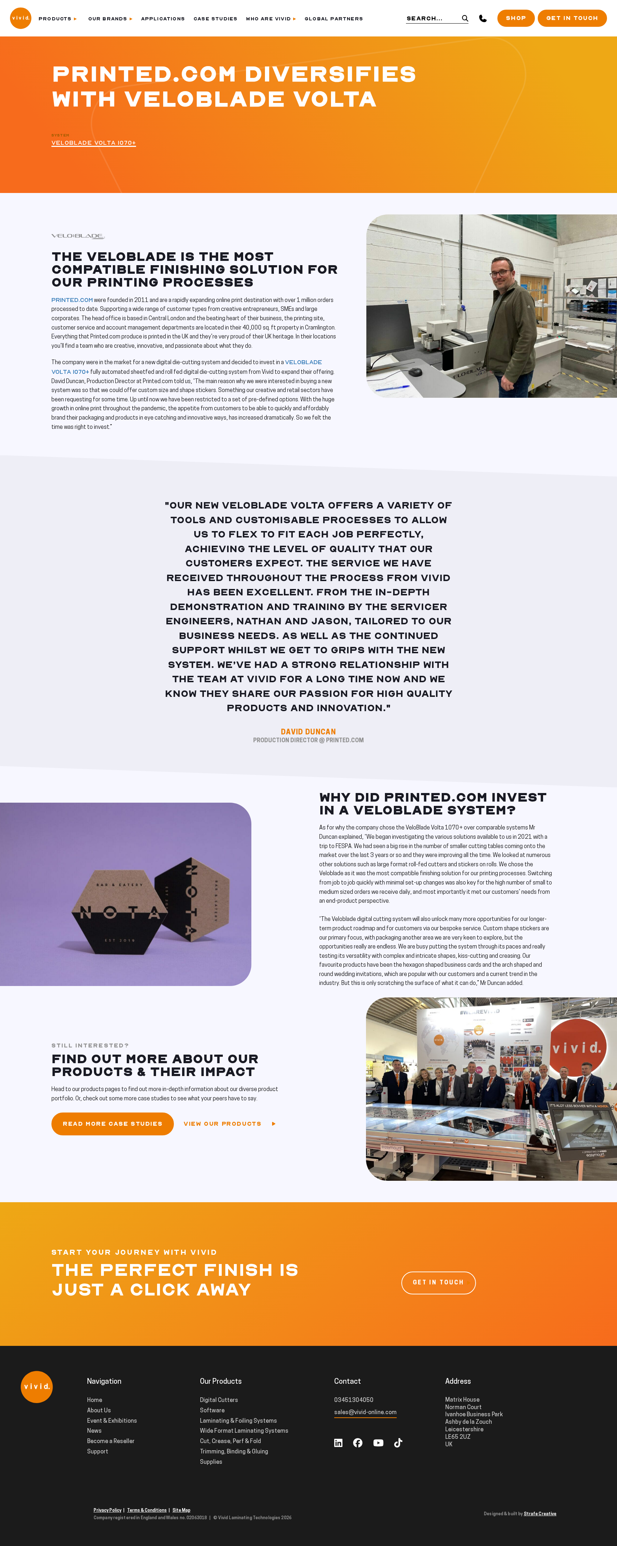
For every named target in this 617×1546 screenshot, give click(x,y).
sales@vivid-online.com (365, 1413)
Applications (163, 18)
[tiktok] (398, 1444)
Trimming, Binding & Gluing (234, 1452)
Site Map (181, 1510)
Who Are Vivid (268, 18)
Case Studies (215, 18)
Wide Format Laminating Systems (244, 1431)
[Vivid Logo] (20, 17)
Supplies (211, 1462)
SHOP (516, 18)
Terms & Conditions (147, 1510)
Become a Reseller (111, 1442)
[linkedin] (338, 1444)
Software (212, 1411)
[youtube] (378, 1444)
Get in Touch (572, 18)
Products (55, 18)
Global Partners (334, 18)
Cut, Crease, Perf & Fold (230, 1442)
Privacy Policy (107, 1510)
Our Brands (107, 18)
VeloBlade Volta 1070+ (93, 143)
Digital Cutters (219, 1400)
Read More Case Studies (112, 1124)
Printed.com (72, 300)
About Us (99, 1411)
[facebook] (357, 1444)
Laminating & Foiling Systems (238, 1421)
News (94, 1431)
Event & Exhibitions (112, 1421)
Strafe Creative (540, 1514)
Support (97, 1452)
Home (94, 1400)
